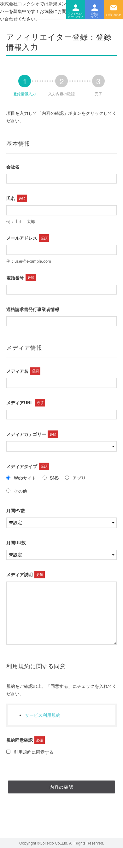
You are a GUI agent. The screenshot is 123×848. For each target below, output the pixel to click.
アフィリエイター (75, 9)
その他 (20, 491)
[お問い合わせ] (113, 9)
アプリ (79, 478)
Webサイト (25, 478)
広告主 (94, 9)
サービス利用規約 (42, 715)
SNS (54, 478)
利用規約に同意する (34, 752)
